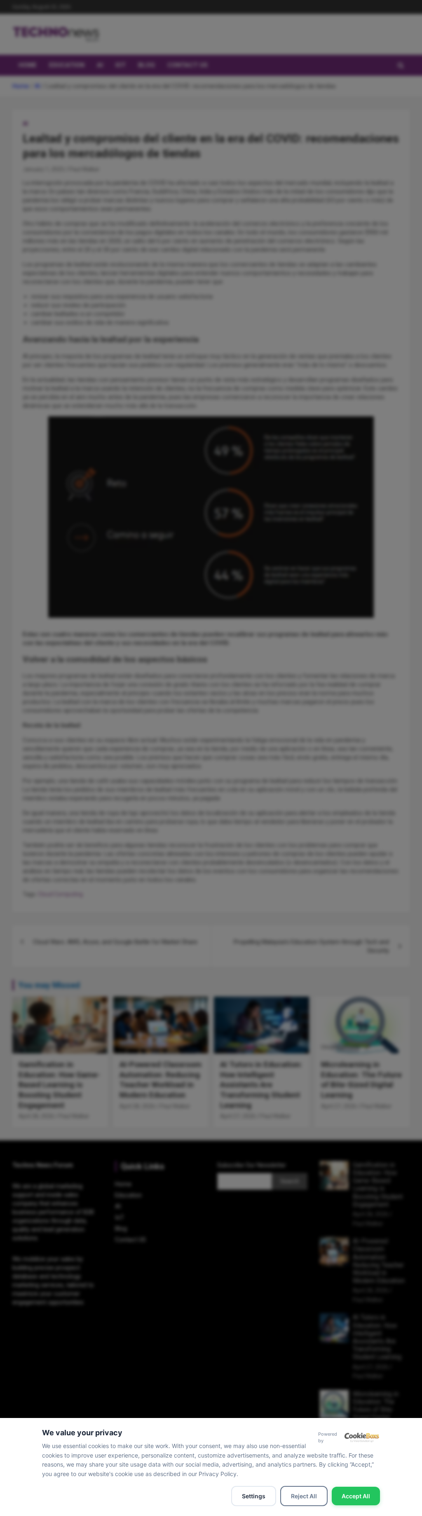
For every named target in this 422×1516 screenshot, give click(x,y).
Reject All (304, 1496)
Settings (253, 1496)
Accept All (356, 1496)
